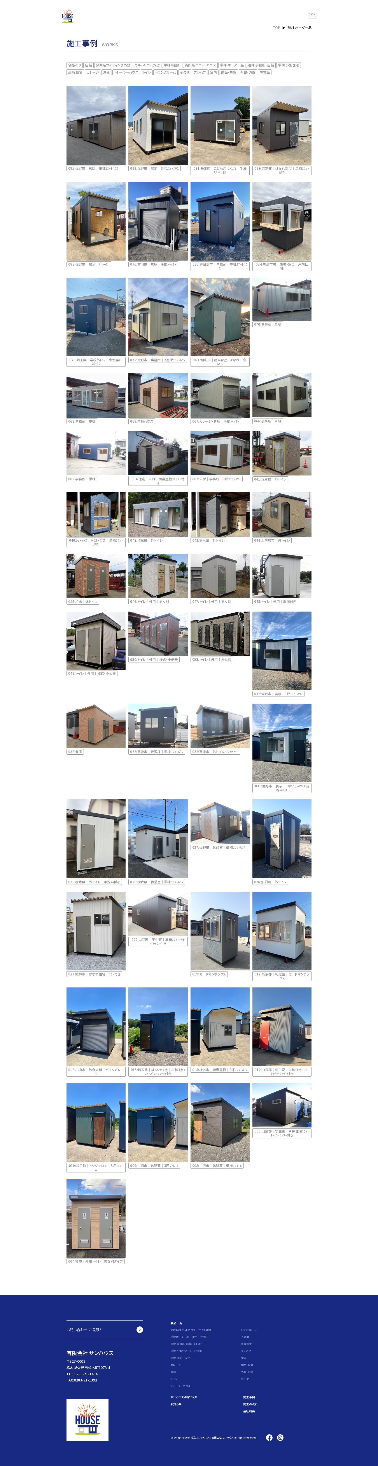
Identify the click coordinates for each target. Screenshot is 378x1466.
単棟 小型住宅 (288, 65)
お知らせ (176, 1404)
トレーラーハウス (126, 72)
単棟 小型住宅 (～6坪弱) (186, 1351)
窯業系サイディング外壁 (113, 65)
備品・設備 (247, 1365)
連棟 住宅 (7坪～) (182, 1358)
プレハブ (200, 72)
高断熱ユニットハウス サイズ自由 (191, 1330)
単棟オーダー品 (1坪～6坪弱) (189, 1337)
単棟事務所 (172, 65)
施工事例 (249, 1397)
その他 (185, 72)
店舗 (88, 65)
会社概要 (249, 1411)
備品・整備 (228, 72)
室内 (213, 72)
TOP (276, 27)
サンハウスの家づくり (184, 1397)
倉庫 (106, 72)
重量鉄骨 (246, 1344)
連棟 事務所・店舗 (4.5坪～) (188, 1344)
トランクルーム (165, 72)
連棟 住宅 (75, 72)
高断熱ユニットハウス (200, 65)
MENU (312, 14)
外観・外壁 (248, 72)
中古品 (265, 72)
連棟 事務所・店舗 (261, 65)
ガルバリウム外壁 (147, 65)
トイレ (146, 72)
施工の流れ (250, 1404)
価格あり (74, 65)
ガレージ (93, 72)
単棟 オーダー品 (232, 65)
